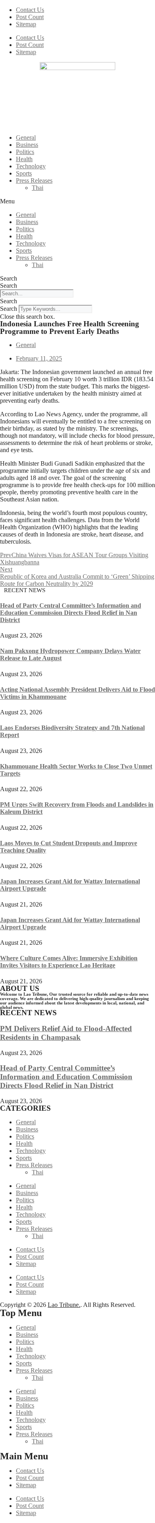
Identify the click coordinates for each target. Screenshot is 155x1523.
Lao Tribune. (64, 1304)
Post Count (30, 17)
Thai (37, 187)
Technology (31, 166)
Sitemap (26, 24)
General (26, 137)
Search (8, 278)
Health (24, 159)
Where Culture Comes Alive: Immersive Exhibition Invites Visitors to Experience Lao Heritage (69, 962)
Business (27, 144)
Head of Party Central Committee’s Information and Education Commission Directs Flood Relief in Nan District (70, 612)
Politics (25, 151)
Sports (24, 173)
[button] (77, 201)
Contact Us (30, 9)
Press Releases (34, 180)
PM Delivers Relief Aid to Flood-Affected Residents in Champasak (66, 1032)
